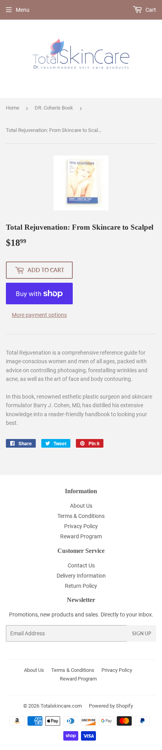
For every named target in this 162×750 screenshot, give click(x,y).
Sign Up (141, 634)
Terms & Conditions (81, 516)
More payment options (39, 315)
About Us (81, 506)
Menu (22, 10)
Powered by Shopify (111, 706)
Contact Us (81, 565)
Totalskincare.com (61, 706)
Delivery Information (81, 576)
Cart (150, 10)
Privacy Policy (81, 526)
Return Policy (81, 586)
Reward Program (81, 536)
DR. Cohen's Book (54, 108)
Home (12, 108)
